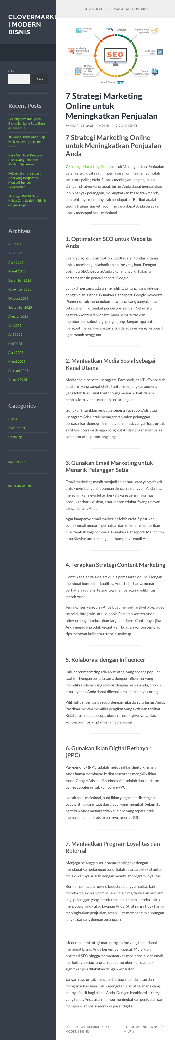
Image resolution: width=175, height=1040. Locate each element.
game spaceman (19, 485)
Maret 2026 (17, 271)
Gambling (15, 437)
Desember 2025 (19, 280)
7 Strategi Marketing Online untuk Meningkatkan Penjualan (112, 106)
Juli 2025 (15, 325)
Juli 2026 (15, 244)
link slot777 (16, 462)
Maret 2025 (17, 361)
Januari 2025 (17, 379)
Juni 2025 (15, 334)
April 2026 (15, 262)
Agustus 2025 (18, 316)
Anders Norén (153, 1027)
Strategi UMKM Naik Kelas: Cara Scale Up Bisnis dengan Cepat (27, 200)
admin (105, 125)
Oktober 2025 (18, 298)
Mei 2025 (15, 343)
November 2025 (19, 289)
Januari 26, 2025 (80, 125)
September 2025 (20, 307)
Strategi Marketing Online (90, 166)
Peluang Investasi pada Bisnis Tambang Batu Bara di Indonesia (26, 123)
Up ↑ (131, 1031)
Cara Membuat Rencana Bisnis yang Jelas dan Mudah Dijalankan (25, 159)
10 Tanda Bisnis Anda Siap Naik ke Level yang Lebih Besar (26, 141)
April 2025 (15, 352)
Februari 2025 (18, 370)
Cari (12, 71)
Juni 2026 (15, 253)
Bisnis (12, 419)
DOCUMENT (17, 428)
